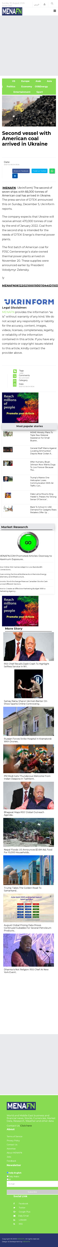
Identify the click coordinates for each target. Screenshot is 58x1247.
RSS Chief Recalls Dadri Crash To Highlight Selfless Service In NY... (26, 665)
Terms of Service (14, 1136)
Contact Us (12, 1144)
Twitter (21, 1207)
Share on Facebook (21, 171)
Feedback (11, 1161)
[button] (44, 4)
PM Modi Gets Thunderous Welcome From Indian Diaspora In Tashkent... (27, 777)
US (10, 81)
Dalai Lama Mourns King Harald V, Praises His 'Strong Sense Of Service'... (43, 497)
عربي (37, 4)
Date (7, 162)
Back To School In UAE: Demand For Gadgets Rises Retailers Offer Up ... (43, 510)
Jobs (9, 1157)
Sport (38, 92)
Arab (38, 81)
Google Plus (24, 1212)
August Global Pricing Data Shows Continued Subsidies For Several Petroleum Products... (27, 928)
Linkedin (22, 1220)
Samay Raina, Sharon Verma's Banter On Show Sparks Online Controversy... (25, 702)
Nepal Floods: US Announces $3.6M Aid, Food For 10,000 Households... (28, 851)
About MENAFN (14, 1153)
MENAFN (9, 187)
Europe (25, 81)
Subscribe (32, 1192)
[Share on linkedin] (15, 175)
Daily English (14, 1173)
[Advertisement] (29, 45)
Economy (26, 86)
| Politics (10, 86)
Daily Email (23, 1216)
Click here (26, 1125)
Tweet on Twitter (39, 171)
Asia (49, 81)
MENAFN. (21, 1239)
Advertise (11, 1148)
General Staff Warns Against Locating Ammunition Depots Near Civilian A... (43, 451)
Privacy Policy (13, 1140)
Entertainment (17, 92)
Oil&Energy (44, 86)
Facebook (23, 1203)
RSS (20, 1224)
